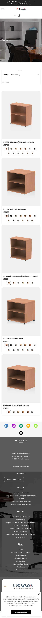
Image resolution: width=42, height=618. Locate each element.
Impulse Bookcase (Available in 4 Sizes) (18, 142)
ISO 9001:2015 (20, 561)
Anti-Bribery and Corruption (20, 517)
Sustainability (20, 570)
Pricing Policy (20, 537)
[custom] (6, 426)
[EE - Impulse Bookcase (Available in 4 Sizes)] (21, 250)
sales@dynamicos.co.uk (27, 2)
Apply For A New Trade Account (21, 504)
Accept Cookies (21, 612)
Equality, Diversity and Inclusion (20, 528)
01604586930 (13, 2)
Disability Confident (20, 558)
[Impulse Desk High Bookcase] (21, 183)
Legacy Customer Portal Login (21, 502)
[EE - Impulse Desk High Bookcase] (21, 379)
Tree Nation (21, 567)
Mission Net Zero (20, 555)
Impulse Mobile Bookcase (13, 339)
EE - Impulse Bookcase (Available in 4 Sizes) (20, 276)
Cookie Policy (20, 520)
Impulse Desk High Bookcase (14, 209)
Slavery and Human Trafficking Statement (20, 534)
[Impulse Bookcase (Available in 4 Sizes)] (21, 116)
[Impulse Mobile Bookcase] (21, 312)
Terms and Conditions (20, 564)
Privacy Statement (20, 531)
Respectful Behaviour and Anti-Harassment (21, 523)
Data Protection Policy (20, 526)
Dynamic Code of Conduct (20, 552)
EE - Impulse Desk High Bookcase (16, 406)
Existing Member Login (21, 493)
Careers (20, 549)
